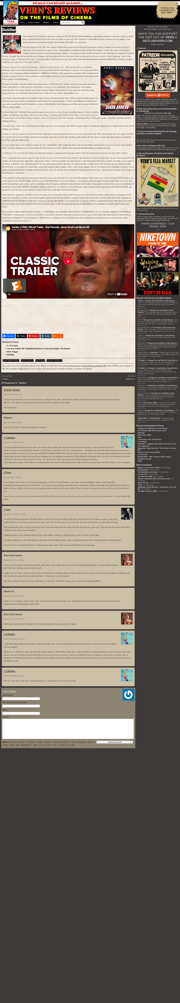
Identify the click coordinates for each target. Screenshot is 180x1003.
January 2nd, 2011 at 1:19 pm (14, 560)
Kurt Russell (40, 361)
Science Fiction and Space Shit (94, 365)
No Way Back (12, 345)
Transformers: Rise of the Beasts (149, 439)
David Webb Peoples (11, 361)
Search (55, 22)
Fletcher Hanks (12, 389)
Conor (7, 509)
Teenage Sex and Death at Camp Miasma (159, 301)
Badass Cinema (34, 22)
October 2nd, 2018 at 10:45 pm (14, 639)
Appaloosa (129, 378)
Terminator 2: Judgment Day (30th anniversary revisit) (157, 444)
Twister (140, 485)
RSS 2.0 (23, 368)
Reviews (46, 22)
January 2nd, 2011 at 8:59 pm (14, 596)
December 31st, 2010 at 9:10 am (14, 514)
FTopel (7, 472)
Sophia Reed (142, 418)
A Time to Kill (142, 454)
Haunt (140, 461)
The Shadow (142, 442)
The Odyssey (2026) (145, 476)
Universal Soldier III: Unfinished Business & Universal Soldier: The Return (38, 348)
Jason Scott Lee (27, 361)
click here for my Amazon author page (157, 113)
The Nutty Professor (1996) (147, 491)
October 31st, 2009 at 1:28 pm (14, 442)
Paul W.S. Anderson (54, 361)
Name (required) (7, 695)
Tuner (140, 437)
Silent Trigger (12, 351)
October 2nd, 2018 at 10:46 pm (14, 676)
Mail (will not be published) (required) (14, 702)
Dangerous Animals (144, 459)
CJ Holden (9, 437)
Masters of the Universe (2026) (149, 452)
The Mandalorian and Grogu (147, 472)
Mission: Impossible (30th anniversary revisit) (154, 479)
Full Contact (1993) (150, 403)
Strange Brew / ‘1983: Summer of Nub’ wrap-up (154, 457)
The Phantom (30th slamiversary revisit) (152, 430)
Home (22, 22)
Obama (5, 378)
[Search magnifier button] (82, 22)
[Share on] (67, 336)
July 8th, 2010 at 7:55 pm (12, 477)
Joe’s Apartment (143, 446)
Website (5, 710)
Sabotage (10, 354)
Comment (5, 717)
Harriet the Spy (143, 483)
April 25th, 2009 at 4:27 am (13, 394)
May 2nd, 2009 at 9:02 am (12, 422)
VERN (140, 301)
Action (70, 365)
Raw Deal (154, 353)
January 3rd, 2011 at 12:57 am (14, 619)
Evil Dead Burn (155, 418)
